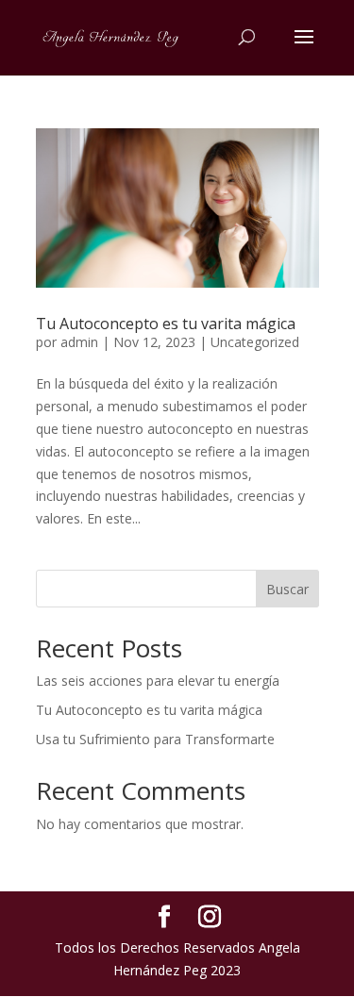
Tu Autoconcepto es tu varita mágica (165, 323)
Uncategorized (255, 342)
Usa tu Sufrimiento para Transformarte (155, 739)
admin (79, 342)
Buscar (287, 589)
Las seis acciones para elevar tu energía (157, 681)
